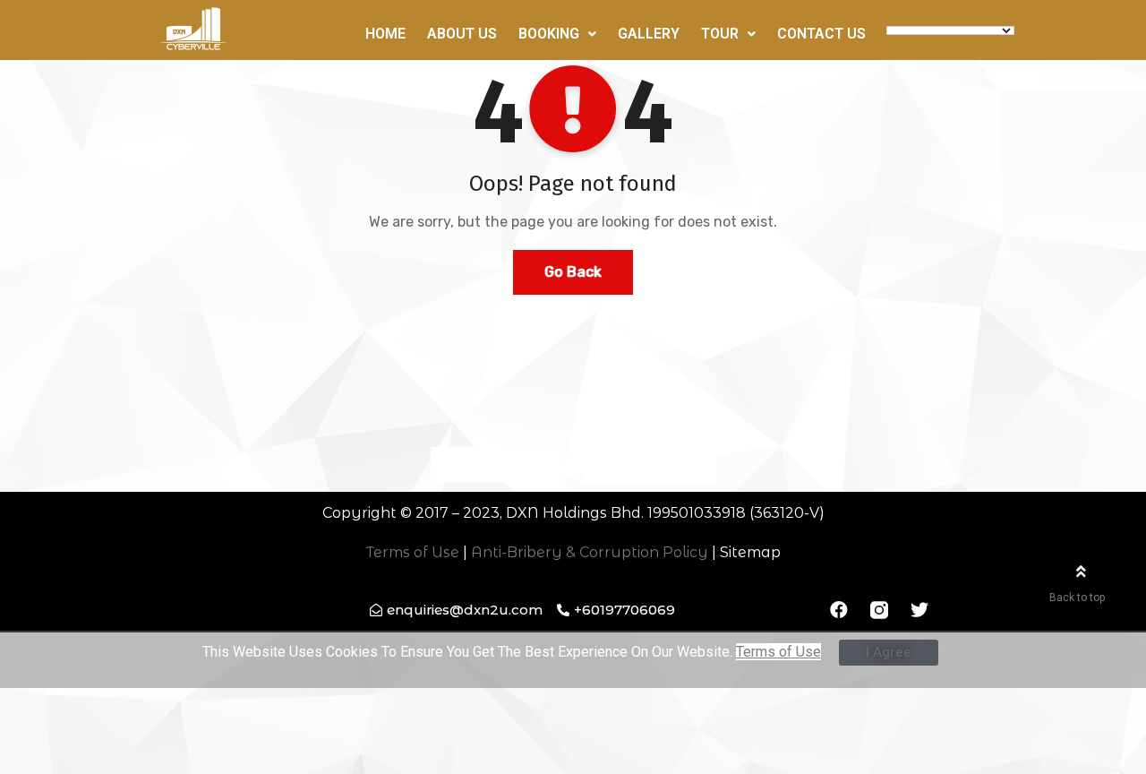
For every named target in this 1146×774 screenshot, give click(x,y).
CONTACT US (821, 33)
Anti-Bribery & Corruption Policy (589, 552)
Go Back (573, 271)
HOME (385, 33)
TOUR (720, 33)
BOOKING (548, 33)
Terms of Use (412, 552)
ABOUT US (462, 33)
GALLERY (649, 33)
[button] (461, 465)
